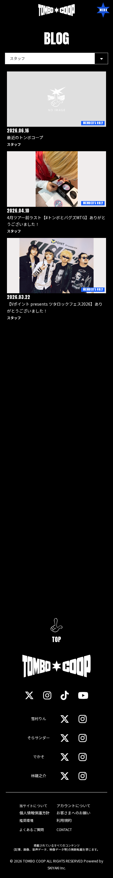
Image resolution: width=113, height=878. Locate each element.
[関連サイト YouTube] (83, 695)
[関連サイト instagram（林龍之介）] (83, 776)
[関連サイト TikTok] (65, 695)
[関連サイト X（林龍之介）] (64, 776)
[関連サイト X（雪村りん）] (64, 719)
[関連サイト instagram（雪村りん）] (83, 719)
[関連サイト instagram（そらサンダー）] (83, 738)
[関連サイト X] (29, 695)
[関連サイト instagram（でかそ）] (83, 757)
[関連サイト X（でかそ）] (64, 757)
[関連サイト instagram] (47, 695)
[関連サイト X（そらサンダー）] (64, 738)
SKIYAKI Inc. (57, 867)
